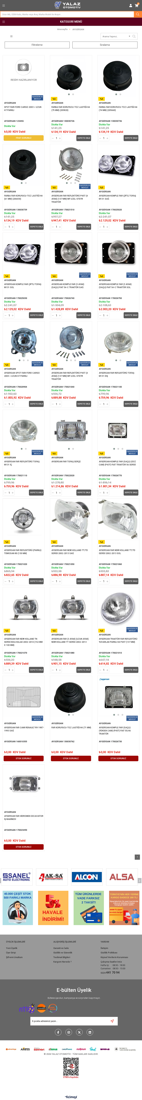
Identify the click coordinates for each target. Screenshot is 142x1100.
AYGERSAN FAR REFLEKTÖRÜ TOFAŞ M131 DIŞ (117, 374)
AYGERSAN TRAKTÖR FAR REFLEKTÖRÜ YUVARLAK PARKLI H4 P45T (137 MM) (118, 640)
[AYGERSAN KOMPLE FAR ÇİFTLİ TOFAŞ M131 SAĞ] (118, 165)
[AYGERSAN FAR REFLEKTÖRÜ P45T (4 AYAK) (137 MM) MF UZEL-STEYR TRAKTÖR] (71, 165)
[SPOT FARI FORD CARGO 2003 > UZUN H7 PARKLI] (24, 76)
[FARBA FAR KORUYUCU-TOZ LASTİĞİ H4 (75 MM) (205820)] (71, 76)
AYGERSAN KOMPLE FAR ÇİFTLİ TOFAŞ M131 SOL (23, 286)
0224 (110, 972)
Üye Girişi (11, 952)
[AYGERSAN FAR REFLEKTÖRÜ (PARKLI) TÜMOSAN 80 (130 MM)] (24, 519)
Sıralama (105, 44)
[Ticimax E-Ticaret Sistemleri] (71, 1097)
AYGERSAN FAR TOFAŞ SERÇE (66, 461)
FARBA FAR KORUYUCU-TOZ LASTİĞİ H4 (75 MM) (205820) (70, 108)
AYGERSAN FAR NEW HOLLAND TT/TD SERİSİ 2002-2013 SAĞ (69, 552)
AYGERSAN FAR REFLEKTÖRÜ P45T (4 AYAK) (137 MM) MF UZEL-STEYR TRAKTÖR (69, 199)
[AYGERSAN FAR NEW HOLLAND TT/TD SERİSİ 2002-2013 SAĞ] (71, 519)
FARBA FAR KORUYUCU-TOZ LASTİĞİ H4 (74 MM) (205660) (118, 108)
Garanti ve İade (61, 948)
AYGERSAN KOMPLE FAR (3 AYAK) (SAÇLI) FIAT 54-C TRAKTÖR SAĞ (68, 286)
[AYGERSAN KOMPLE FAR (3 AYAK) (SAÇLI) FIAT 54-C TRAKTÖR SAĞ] (71, 253)
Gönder (112, 1021)
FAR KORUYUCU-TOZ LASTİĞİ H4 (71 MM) (71, 727)
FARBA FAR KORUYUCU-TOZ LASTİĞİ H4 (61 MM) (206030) (23, 197)
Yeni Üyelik (11, 948)
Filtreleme (37, 44)
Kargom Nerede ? (62, 961)
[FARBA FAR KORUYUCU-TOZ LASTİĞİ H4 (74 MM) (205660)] (118, 76)
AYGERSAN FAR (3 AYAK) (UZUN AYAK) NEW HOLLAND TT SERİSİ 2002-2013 (70, 640)
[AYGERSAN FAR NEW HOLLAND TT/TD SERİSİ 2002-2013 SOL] (118, 519)
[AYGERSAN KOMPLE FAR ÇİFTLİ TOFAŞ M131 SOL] (24, 253)
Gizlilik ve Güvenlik (62, 952)
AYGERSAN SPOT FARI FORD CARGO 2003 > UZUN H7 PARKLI (22, 374)
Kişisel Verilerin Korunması (114, 957)
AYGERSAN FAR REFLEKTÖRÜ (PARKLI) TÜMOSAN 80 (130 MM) (23, 552)
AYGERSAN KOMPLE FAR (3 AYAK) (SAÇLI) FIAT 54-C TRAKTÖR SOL (115, 286)
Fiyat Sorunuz (24, 138)
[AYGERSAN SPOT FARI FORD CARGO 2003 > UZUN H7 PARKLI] (24, 342)
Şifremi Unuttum (14, 957)
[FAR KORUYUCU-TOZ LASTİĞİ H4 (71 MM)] (71, 696)
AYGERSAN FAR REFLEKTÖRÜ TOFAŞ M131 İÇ (22, 463)
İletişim (104, 948)
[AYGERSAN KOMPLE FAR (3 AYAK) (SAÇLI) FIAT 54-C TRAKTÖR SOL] (118, 253)
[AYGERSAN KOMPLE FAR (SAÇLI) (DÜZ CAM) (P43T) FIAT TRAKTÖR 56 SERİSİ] (118, 430)
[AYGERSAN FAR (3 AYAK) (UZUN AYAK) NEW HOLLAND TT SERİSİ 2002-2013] (71, 608)
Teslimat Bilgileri (61, 957)
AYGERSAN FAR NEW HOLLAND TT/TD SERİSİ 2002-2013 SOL (117, 552)
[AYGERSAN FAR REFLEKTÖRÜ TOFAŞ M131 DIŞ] (118, 342)
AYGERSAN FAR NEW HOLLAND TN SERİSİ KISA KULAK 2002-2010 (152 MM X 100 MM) (23, 642)
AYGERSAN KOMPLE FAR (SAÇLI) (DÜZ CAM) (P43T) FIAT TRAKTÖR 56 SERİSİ (117, 463)
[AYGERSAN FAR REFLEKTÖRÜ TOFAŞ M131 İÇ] (24, 430)
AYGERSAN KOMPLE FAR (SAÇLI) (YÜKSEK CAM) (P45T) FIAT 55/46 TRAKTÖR (115, 730)
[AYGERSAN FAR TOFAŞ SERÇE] (71, 430)
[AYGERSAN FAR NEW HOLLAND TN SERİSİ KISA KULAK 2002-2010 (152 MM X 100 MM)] (24, 608)
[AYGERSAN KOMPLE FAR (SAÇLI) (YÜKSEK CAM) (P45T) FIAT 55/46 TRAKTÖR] (118, 696)
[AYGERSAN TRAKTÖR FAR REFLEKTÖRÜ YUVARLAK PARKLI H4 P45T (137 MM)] (118, 608)
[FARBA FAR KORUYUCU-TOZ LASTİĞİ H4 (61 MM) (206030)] (24, 165)
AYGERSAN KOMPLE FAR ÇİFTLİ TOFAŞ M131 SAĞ (117, 197)
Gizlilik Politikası (109, 952)
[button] (69, 94)
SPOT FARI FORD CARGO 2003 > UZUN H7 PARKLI (23, 108)
